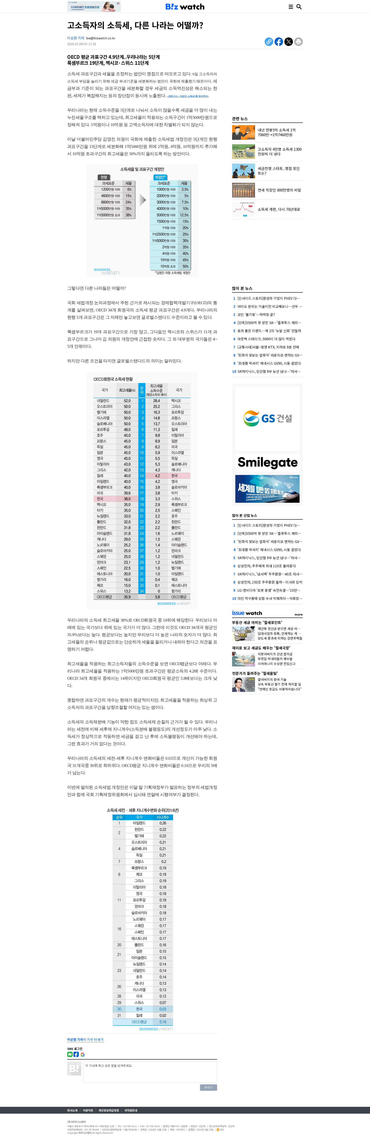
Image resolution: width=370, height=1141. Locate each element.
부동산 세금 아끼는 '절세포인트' (257, 622)
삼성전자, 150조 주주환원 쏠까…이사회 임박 (269, 582)
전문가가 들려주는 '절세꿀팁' (255, 673)
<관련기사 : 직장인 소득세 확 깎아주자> (188, 96)
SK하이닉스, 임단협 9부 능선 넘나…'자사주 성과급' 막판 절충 (281, 371)
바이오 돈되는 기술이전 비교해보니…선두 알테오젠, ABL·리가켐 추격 (287, 306)
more (299, 614)
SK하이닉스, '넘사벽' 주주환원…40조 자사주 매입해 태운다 (280, 573)
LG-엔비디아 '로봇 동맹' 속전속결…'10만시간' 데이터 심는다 (281, 590)
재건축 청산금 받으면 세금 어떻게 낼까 (284, 628)
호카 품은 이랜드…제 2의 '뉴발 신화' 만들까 (269, 330)
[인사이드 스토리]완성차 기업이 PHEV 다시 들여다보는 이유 (280, 298)
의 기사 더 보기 (85, 1039)
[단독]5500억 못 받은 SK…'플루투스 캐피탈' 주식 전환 (276, 322)
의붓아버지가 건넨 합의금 (275, 654)
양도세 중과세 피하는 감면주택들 (280, 638)
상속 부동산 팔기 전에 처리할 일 (279, 684)
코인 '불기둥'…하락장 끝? (256, 314)
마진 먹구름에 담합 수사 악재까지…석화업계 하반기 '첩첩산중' (282, 598)
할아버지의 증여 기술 (272, 679)
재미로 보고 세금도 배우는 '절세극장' (261, 647)
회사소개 (72, 1110)
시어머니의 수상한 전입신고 (276, 663)
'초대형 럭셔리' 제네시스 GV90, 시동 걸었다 (269, 363)
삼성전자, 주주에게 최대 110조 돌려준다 (266, 565)
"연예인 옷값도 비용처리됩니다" (279, 689)
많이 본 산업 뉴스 (244, 515)
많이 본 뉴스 (242, 288)
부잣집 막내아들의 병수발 (275, 658)
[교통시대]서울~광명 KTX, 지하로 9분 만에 (268, 346)
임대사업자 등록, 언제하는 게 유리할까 (284, 633)
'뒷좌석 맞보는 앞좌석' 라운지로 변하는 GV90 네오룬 (275, 355)
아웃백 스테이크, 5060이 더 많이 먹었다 (266, 338)
